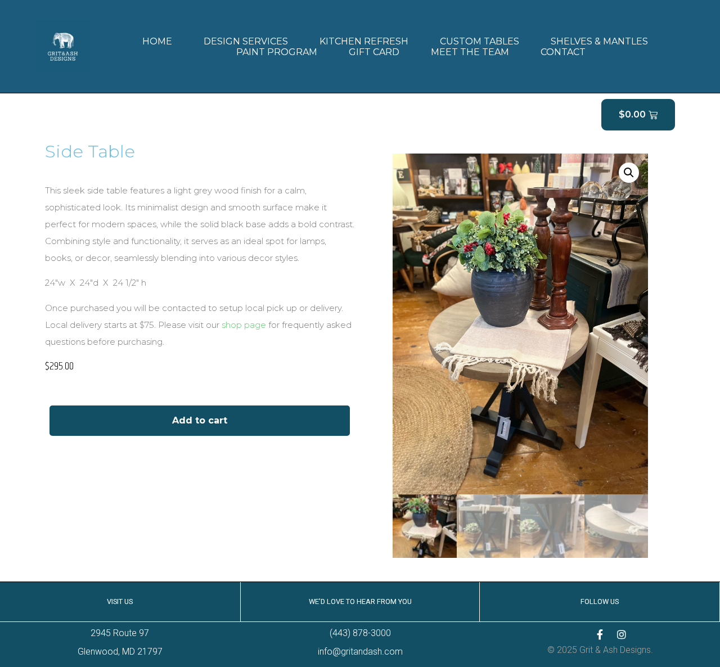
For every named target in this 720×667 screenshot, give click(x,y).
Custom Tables (479, 41)
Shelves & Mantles (599, 41)
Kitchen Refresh (364, 41)
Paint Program (276, 52)
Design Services (246, 41)
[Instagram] (621, 634)
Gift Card (374, 52)
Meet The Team (470, 52)
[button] (629, 173)
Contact (563, 52)
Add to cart (199, 420)
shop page (244, 324)
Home (157, 41)
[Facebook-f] (600, 634)
